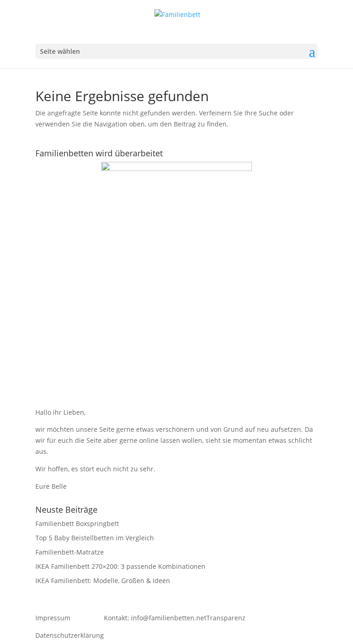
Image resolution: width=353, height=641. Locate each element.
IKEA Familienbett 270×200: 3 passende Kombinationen (120, 566)
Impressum (52, 617)
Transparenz (225, 617)
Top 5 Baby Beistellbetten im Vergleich (94, 537)
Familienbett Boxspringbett (77, 523)
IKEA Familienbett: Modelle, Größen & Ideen (102, 580)
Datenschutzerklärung (69, 635)
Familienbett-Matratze (69, 552)
